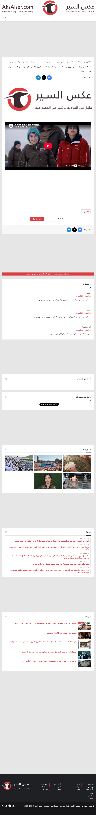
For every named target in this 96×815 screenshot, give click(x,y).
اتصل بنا (84, 806)
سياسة (78, 789)
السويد (85, 212)
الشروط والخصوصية (67, 806)
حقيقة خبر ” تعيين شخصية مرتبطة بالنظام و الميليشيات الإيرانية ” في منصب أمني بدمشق (45, 623)
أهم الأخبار (45, 787)
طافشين (90, 796)
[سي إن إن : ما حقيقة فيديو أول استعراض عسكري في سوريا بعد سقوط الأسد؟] (84, 655)
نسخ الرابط (37, 219)
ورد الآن (90, 787)
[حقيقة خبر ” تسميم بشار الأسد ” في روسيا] (84, 635)
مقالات (59, 789)
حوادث (91, 793)
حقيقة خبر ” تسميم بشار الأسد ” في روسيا (61, 633)
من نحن (78, 806)
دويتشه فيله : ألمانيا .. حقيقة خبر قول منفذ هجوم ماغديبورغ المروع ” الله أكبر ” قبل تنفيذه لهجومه (42, 641)
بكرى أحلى (44, 784)
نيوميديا (45, 789)
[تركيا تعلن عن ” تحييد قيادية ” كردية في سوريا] (48, 481)
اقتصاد (91, 798)
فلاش (78, 784)
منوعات (77, 787)
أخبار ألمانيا (57, 784)
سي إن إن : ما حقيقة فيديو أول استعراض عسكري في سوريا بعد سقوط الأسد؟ (49, 652)
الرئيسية (86, 62)
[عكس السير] (48, 8)
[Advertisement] (48, 39)
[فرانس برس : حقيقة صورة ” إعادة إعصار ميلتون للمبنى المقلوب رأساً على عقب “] (84, 663)
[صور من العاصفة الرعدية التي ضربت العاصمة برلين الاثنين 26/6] (77, 481)
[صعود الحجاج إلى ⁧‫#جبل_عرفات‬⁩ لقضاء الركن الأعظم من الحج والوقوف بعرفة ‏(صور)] (19, 463)
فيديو (59, 787)
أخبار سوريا (89, 789)
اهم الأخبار (79, 62)
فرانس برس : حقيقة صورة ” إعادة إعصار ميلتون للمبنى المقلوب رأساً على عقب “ (48, 661)
